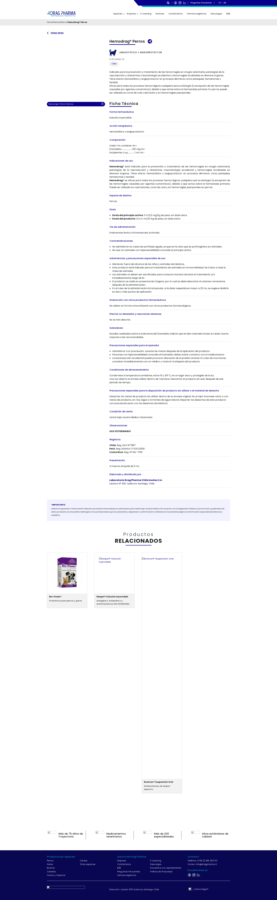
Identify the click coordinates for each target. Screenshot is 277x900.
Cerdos (83, 860)
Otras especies (87, 864)
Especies (117, 13)
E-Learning (145, 13)
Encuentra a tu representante (165, 868)
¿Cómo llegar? (201, 889)
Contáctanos (176, 13)
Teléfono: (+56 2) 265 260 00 (202, 860)
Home (50, 22)
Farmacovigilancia (196, 13)
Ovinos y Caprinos (56, 875)
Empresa (131, 13)
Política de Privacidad (161, 871)
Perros (50, 860)
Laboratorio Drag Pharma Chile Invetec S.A (135, 480)
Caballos (51, 871)
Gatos (50, 864)
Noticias (160, 13)
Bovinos (51, 868)
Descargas (216, 13)
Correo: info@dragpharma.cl (202, 864)
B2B (228, 13)
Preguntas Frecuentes (128, 871)
